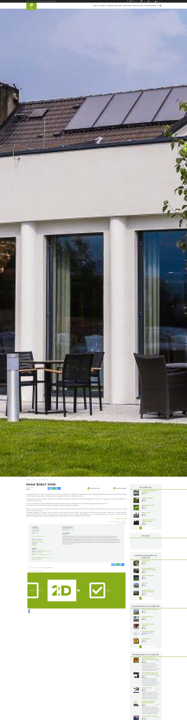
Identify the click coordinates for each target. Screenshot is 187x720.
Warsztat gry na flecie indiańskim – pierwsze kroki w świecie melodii (150, 648)
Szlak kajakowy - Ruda (148, 505)
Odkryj (95, 5)
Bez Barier (118, 5)
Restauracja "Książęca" (148, 620)
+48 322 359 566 (38, 553)
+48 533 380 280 (46, 551)
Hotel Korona (145, 550)
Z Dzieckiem (110, 5)
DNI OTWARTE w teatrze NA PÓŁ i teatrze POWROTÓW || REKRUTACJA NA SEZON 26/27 (150, 663)
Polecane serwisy (150, 5)
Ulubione (151, 1)
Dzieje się (136, 5)
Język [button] (144, 1)
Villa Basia (144, 572)
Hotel (71, 528)
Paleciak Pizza (146, 627)
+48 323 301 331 (40, 550)
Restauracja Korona (147, 605)
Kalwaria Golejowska (147, 498)
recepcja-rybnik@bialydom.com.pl (43, 554)
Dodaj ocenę (48, 567)
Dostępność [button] (136, 1)
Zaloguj (158, 1)
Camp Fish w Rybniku (148, 564)
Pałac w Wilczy (146, 512)
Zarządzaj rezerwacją (121, 518)
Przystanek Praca (147, 676)
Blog (141, 5)
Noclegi (34, 545)
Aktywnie (102, 5)
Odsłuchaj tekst (95, 488)
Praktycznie (127, 5)
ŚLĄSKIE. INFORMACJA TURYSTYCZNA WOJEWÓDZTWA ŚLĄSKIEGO (41, 1)
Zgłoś (123, 521)
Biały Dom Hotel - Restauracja (150, 598)
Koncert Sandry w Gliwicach (149, 705)
